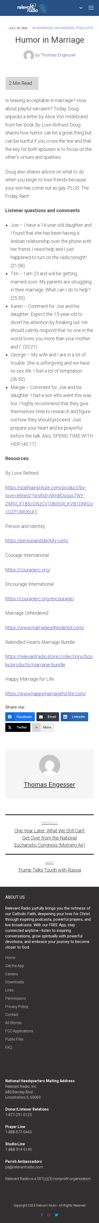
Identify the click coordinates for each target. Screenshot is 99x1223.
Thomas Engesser (58, 55)
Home (10, 957)
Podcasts (84, 28)
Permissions (15, 998)
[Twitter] (56, 1215)
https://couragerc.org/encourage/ (39, 598)
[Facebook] (42, 1215)
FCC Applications (19, 1031)
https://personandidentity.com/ (36, 540)
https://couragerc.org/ (27, 570)
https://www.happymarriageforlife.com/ (45, 693)
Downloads (14, 982)
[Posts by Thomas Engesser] (29, 55)
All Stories (13, 1023)
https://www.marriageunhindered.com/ (44, 627)
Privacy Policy (16, 1006)
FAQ (8, 1047)
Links (9, 990)
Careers (11, 974)
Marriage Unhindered (55, 28)
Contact (11, 1014)
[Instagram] (49, 1215)
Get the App (14, 966)
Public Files (14, 1039)
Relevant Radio (46, 1205)
